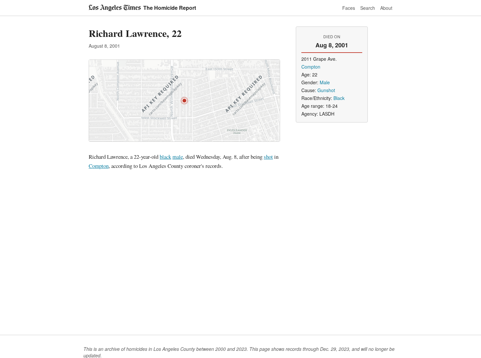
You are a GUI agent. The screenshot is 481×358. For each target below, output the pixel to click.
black (165, 156)
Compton (99, 166)
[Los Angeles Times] (115, 8)
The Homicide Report (169, 7)
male (177, 156)
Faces (348, 8)
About (386, 8)
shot (268, 156)
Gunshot (326, 90)
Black (339, 98)
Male (325, 82)
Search (367, 8)
